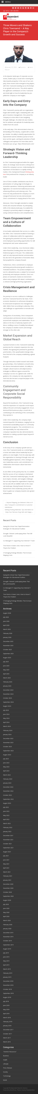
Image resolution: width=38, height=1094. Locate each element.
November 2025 (8, 645)
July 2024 (6, 710)
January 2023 (7, 783)
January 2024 (7, 734)
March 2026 (7, 629)
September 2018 (8, 993)
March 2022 (7, 823)
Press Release (7, 1068)
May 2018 (6, 1009)
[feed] (23, 9)
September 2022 (8, 799)
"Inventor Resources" (10, 1052)
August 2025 (7, 657)
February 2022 (7, 827)
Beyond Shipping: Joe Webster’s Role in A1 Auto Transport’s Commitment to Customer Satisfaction (19, 505)
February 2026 (7, 633)
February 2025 (7, 682)
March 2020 (7, 920)
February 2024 (7, 730)
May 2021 (6, 864)
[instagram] (26, 9)
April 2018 (6, 1013)
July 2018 (6, 1001)
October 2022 (7, 795)
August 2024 (7, 706)
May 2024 (6, 718)
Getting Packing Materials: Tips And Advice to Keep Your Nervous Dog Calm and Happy (19, 511)
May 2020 (6, 912)
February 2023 (7, 779)
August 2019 (7, 949)
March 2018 (7, 1017)
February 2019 (7, 973)
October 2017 (7, 1034)
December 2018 (8, 981)
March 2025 (7, 678)
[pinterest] (31, 9)
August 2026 (7, 613)
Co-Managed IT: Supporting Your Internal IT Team (19, 541)
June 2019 (6, 957)
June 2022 (6, 811)
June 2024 (6, 714)
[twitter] (16, 9)
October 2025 (7, 649)
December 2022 (8, 787)
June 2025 (6, 666)
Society (5, 1072)
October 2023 (7, 746)
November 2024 (8, 694)
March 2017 (7, 1038)
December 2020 (8, 884)
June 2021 (6, 860)
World (5, 1080)
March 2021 (7, 872)
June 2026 (6, 621)
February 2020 (7, 924)
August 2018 (7, 997)
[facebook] (13, 9)
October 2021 (7, 844)
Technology (7, 1076)
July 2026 (6, 617)
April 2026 (6, 625)
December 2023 (8, 738)
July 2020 (6, 904)
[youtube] (18, 9)
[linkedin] (33, 9)
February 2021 (7, 876)
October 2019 (7, 941)
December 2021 (8, 835)
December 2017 (8, 1030)
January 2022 (7, 831)
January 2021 (7, 880)
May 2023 (6, 767)
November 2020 (8, 888)
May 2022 (6, 815)
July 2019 (6, 953)
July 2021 (6, 856)
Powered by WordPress (9, 1090)
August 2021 (7, 852)
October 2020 (7, 892)
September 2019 (8, 945)
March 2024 (7, 726)
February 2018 (7, 1021)
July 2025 (6, 662)
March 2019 (7, 969)
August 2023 (7, 755)
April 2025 (6, 674)
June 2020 (6, 908)
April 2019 (6, 965)
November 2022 (8, 791)
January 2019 (7, 977)
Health (5, 1060)
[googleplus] (28, 9)
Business (23, 67)
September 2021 (8, 848)
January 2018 (7, 1026)
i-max (22, 1090)
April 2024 (6, 722)
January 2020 (7, 928)
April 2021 (6, 868)
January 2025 (7, 686)
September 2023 (8, 751)
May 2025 (6, 670)
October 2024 (7, 698)
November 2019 (8, 937)
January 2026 (7, 637)
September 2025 (8, 653)
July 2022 (6, 807)
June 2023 (6, 763)
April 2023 (6, 771)
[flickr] (21, 9)
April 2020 (6, 916)
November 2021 (8, 840)
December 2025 (8, 641)
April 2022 (6, 819)
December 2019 (8, 933)
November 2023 (8, 742)
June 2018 (6, 1005)
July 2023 (6, 759)
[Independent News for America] (9, 16)
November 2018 (8, 985)
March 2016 (7, 1042)
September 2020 (8, 896)
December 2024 (8, 690)
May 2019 (6, 961)
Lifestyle (5, 1064)
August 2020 (7, 900)
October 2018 (7, 989)
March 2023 (7, 775)
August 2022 (7, 803)
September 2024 (8, 702)
